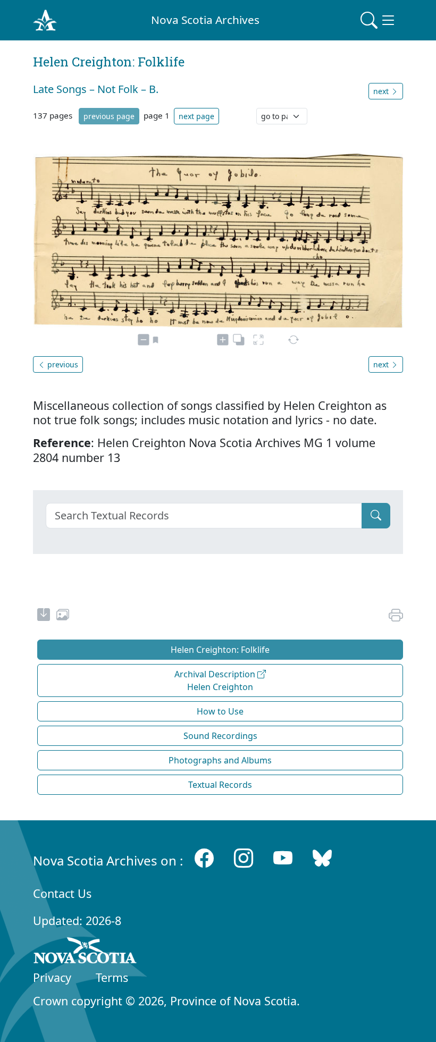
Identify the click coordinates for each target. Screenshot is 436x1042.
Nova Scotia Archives (205, 19)
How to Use (220, 711)
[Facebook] (204, 858)
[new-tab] (43, 616)
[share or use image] (62, 616)
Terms (112, 977)
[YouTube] (283, 858)
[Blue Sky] (322, 858)
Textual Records (220, 785)
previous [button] (61, 364)
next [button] (382, 91)
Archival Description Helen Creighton (215, 680)
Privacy (52, 977)
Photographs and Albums (220, 760)
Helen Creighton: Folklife (220, 650)
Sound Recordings (220, 736)
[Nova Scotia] (85, 952)
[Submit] (376, 515)
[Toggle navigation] (378, 20)
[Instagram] (243, 858)
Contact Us (62, 893)
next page (196, 116)
